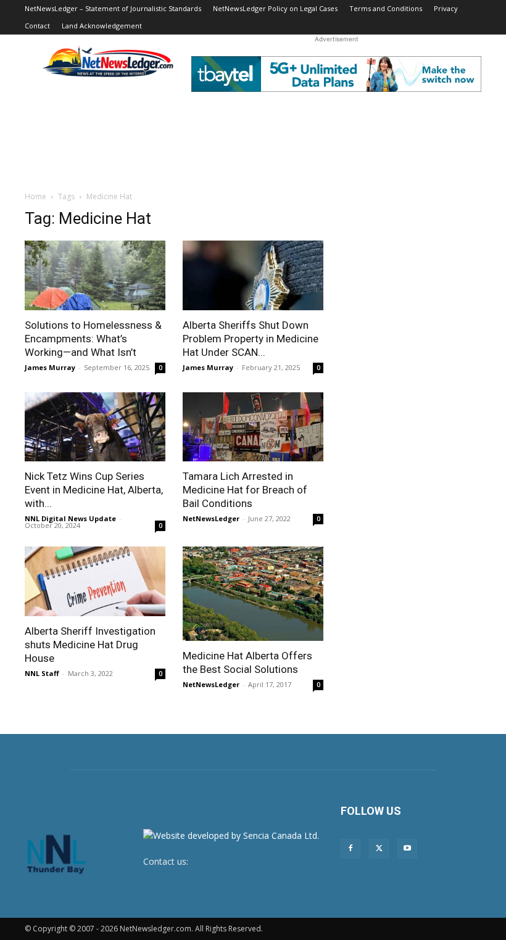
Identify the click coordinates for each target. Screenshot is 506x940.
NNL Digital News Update (70, 518)
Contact (37, 25)
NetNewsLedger (211, 518)
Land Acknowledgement (102, 25)
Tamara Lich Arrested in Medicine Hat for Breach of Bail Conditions (245, 489)
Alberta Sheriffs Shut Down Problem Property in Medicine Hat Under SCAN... (250, 338)
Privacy (446, 8)
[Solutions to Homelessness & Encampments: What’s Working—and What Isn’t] (95, 275)
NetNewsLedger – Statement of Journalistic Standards (113, 8)
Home (35, 196)
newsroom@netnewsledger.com (255, 861)
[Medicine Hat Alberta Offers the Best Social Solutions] (253, 593)
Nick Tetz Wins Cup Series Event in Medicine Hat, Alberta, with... (94, 489)
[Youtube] (407, 849)
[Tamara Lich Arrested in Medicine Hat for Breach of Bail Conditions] (253, 427)
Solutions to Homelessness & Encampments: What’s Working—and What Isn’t (93, 338)
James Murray (50, 367)
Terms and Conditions (385, 8)
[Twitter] (379, 849)
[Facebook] (350, 849)
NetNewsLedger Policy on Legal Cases (275, 8)
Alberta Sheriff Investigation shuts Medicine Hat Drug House (90, 644)
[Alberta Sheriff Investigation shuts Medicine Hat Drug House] (95, 581)
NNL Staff (42, 673)
